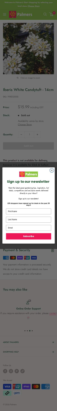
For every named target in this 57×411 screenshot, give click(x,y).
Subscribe (28, 236)
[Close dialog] (52, 170)
